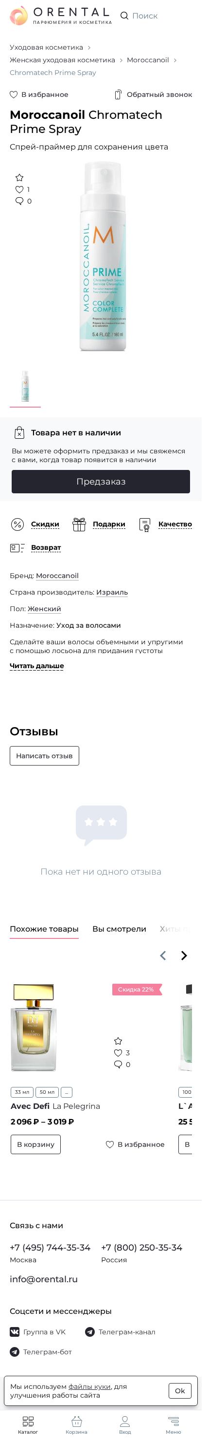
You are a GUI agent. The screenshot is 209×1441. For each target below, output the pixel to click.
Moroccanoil (57, 568)
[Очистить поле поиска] (184, 15)
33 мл (22, 1085)
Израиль (112, 584)
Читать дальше (37, 658)
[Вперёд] (184, 948)
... (66, 1085)
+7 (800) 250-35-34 (141, 1247)
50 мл (47, 1085)
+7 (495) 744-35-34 (50, 1247)
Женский (44, 601)
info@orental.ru (44, 1279)
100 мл (185, 1085)
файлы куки (90, 1386)
